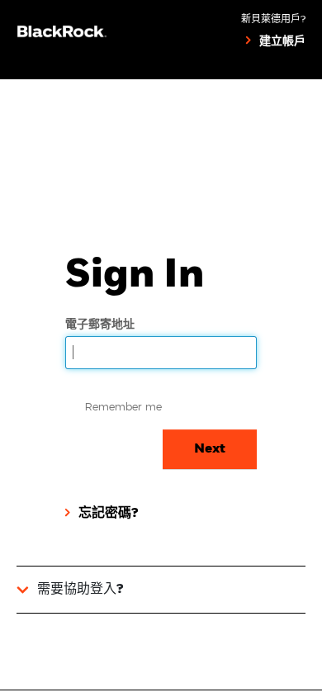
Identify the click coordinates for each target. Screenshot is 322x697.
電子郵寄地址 (101, 323)
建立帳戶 (282, 41)
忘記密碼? (108, 513)
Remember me (123, 406)
